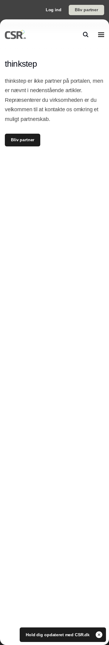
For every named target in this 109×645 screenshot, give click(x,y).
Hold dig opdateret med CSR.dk (58, 634)
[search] (85, 34)
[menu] (101, 34)
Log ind (53, 9)
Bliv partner (86, 9)
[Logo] (15, 34)
